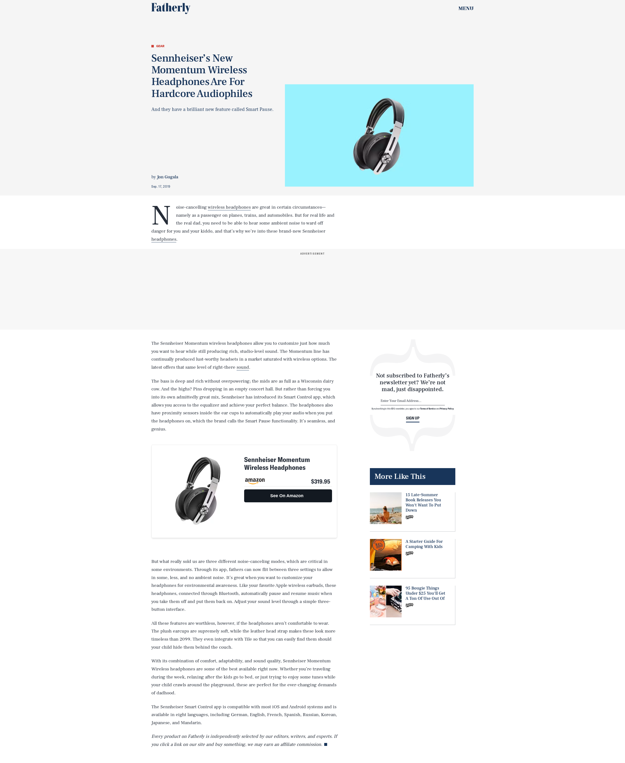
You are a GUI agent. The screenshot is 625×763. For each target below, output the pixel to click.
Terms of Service (428, 408)
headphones (163, 239)
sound (243, 367)
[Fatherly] (170, 8)
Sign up (412, 418)
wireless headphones (229, 207)
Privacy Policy (447, 408)
